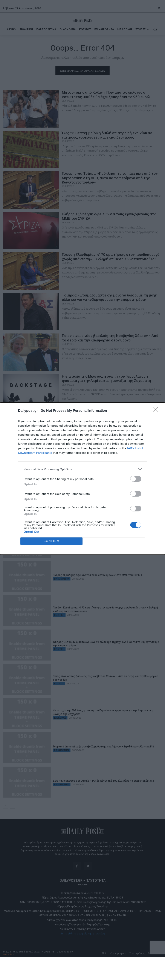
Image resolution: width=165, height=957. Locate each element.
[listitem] (82, 469)
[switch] (135, 479)
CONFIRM (52, 541)
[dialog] (82, 479)
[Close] (157, 411)
